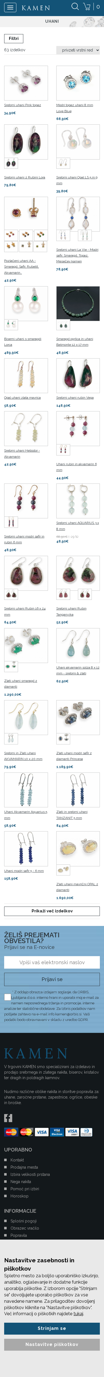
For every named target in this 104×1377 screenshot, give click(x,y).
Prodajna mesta (24, 1167)
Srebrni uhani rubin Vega (75, 398)
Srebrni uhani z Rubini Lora (24, 177)
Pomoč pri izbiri (25, 1189)
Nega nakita (21, 1181)
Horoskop (20, 1196)
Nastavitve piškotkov (52, 1344)
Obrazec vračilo (25, 1228)
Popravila (19, 1235)
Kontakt (17, 1160)
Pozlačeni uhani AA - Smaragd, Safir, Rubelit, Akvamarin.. (21, 267)
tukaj (78, 1313)
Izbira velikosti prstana (30, 1174)
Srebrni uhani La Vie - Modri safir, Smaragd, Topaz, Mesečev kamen (77, 255)
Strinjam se (52, 1328)
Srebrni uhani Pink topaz (22, 105)
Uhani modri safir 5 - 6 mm (24, 871)
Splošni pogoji (24, 1221)
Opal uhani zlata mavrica (22, 398)
